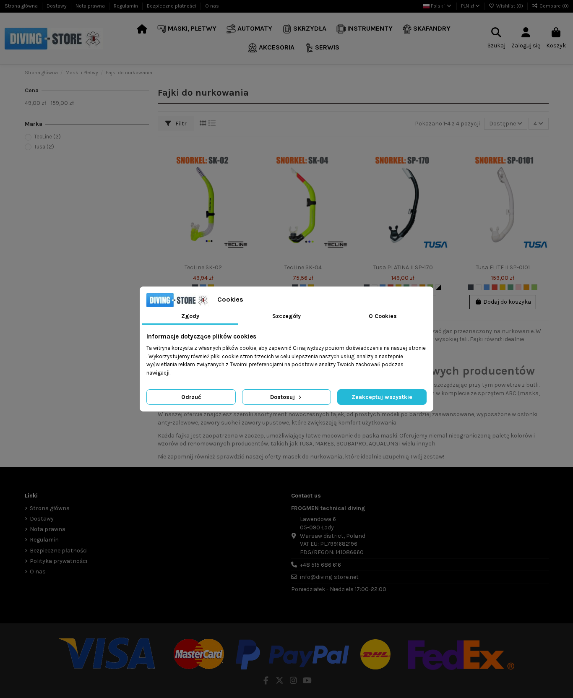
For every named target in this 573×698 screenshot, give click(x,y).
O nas (212, 6)
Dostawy (57, 6)
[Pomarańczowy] (526, 287)
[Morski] (510, 287)
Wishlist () (509, 6)
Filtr (180, 123)
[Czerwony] (494, 287)
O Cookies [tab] (383, 316)
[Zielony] (534, 287)
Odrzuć (191, 397)
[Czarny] (471, 287)
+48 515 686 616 (320, 564)
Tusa (44, 146)
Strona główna (22, 6)
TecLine (47, 136)
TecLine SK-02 (203, 267)
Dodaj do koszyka (507, 301)
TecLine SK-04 (303, 267)
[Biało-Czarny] (438, 287)
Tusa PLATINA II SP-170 (403, 267)
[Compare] (242, 169)
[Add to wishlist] (242, 154)
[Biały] (479, 287)
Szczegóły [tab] (286, 316)
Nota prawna (91, 6)
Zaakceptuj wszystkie (382, 397)
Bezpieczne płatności (172, 6)
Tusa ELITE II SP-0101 (503, 267)
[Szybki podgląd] (242, 183)
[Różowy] (518, 287)
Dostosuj (283, 397)
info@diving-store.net (329, 577)
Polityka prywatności (58, 561)
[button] (187, 29)
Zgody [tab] (190, 316)
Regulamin (126, 6)
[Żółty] (502, 287)
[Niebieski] (487, 287)
